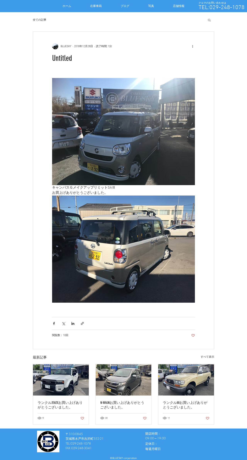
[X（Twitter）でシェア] (63, 323)
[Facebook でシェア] (54, 323)
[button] (209, 19)
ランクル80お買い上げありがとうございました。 (185, 405)
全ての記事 (39, 20)
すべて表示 (207, 357)
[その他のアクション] (192, 46)
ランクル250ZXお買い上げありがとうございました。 (60, 405)
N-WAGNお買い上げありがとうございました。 (122, 405)
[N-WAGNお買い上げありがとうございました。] (123, 380)
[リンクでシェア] (82, 323)
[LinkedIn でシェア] (73, 323)
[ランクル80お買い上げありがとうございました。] (186, 380)
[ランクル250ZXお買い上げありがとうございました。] (61, 380)
